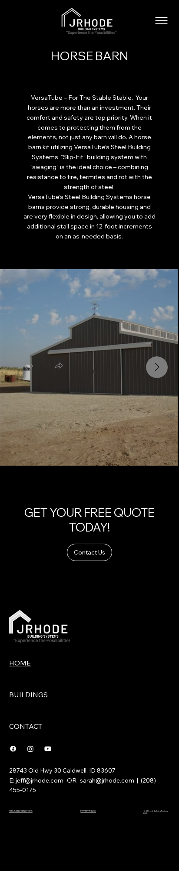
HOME (20, 663)
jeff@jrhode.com (39, 780)
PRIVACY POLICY (88, 811)
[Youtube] (48, 749)
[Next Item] (157, 367)
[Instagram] (30, 749)
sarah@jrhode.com (107, 780)
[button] (59, 366)
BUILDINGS (28, 694)
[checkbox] (29, 367)
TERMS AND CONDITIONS (21, 811)
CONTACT (25, 726)
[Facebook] (13, 749)
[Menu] (162, 20)
